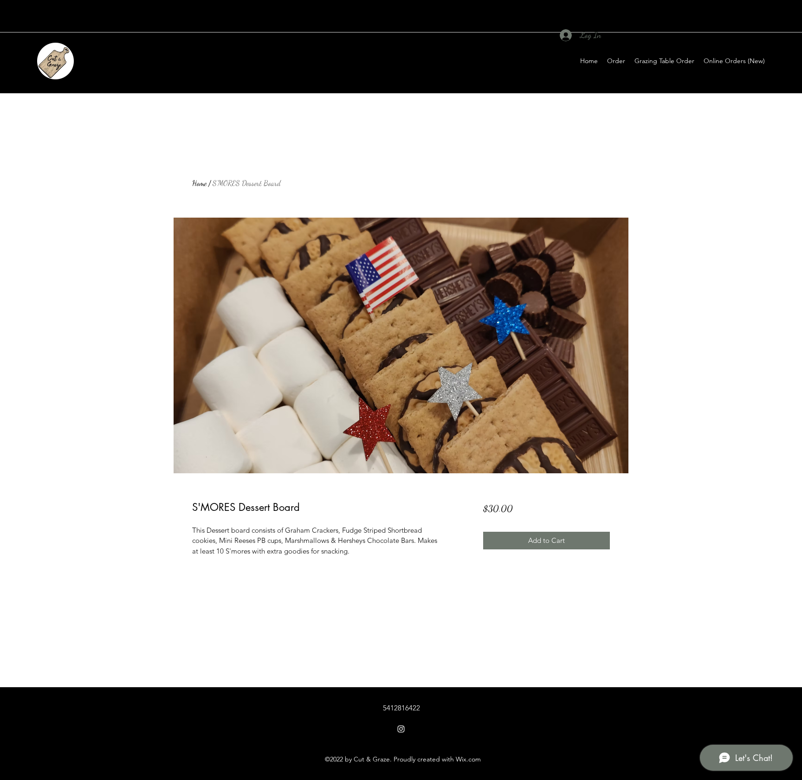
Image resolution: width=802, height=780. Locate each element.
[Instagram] (401, 729)
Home (199, 183)
